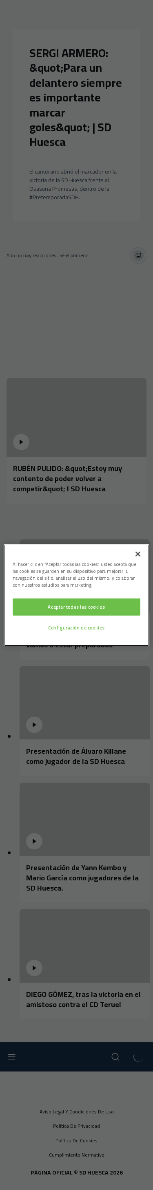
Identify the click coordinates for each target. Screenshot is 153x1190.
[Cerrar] (138, 554)
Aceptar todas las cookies (76, 607)
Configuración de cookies (76, 627)
